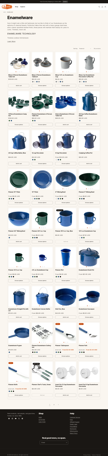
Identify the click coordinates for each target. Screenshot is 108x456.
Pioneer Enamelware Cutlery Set (41, 346)
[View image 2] (18, 72)
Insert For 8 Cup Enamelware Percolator (88, 385)
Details (65, 1)
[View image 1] (16, 72)
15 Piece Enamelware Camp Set (17, 114)
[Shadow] (39, 82)
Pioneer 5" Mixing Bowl (86, 192)
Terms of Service (96, 455)
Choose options (42, 85)
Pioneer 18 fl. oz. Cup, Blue (64, 231)
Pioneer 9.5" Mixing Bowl (16, 231)
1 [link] (49, 404)
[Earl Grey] (33, 82)
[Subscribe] (66, 442)
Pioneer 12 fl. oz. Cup (15, 270)
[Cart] (105, 7)
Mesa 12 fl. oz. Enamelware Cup (64, 75)
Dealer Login (73, 424)
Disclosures (73, 428)
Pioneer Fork (83, 345)
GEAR (40, 417)
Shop (16, 6)
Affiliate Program (74, 422)
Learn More (11, 41)
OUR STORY (42, 422)
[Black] (13, 199)
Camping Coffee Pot (85, 153)
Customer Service (75, 417)
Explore (22, 6)
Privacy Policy (87, 455)
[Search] (99, 7)
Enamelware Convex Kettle (41, 309)
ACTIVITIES (42, 419)
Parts (71, 419)
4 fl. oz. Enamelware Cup (40, 270)
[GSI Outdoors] (7, 6)
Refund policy (74, 431)
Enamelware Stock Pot (86, 270)
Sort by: (75, 48)
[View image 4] (22, 72)
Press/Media (73, 426)
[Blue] (11, 121)
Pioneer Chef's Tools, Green (41, 384)
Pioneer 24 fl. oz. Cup (39, 231)
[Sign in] (102, 7)
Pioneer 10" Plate (14, 192)
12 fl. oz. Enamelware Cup (87, 231)
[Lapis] (37, 82)
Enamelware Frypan (15, 345)
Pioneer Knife (12, 384)
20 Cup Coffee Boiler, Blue (17, 153)
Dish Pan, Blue (60, 309)
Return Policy (73, 433)
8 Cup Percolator (61, 153)
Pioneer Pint (59, 270)
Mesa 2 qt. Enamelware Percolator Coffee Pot (86, 75)
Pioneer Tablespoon (62, 345)
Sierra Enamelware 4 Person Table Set (64, 114)
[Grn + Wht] (9, 121)
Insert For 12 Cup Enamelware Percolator (65, 385)
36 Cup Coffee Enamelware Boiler (88, 114)
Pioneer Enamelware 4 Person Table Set (42, 114)
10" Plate (35, 192)
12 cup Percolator (38, 153)
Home (4, 12)
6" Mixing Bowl (60, 192)
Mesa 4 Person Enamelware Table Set (17, 75)
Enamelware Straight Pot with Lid (18, 309)
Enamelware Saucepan (86, 309)
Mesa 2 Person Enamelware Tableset (41, 75)
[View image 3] (20, 72)
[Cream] (35, 82)
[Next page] (58, 404)
